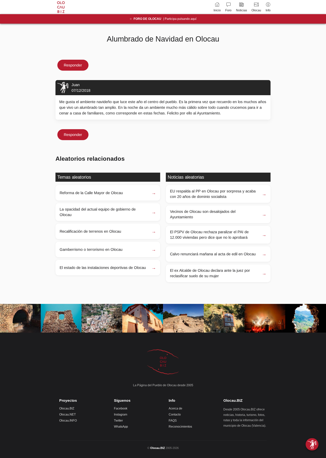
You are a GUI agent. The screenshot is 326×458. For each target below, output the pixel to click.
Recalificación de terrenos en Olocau (90, 231)
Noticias (241, 10)
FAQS (173, 420)
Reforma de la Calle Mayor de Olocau (91, 193)
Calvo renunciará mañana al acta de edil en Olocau (213, 254)
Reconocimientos (180, 426)
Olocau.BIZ (66, 408)
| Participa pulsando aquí (165, 18)
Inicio (217, 10)
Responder (73, 65)
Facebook (120, 408)
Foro (228, 10)
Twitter (118, 420)
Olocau (256, 10)
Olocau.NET (67, 414)
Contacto (175, 414)
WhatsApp (121, 426)
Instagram (120, 414)
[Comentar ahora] (312, 444)
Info (268, 10)
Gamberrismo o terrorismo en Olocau (91, 249)
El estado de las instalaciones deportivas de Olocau (103, 268)
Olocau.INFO (68, 420)
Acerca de (175, 408)
